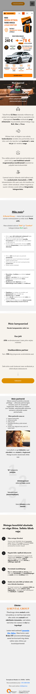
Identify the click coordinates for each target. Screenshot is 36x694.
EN (27, 13)
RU (19, 13)
